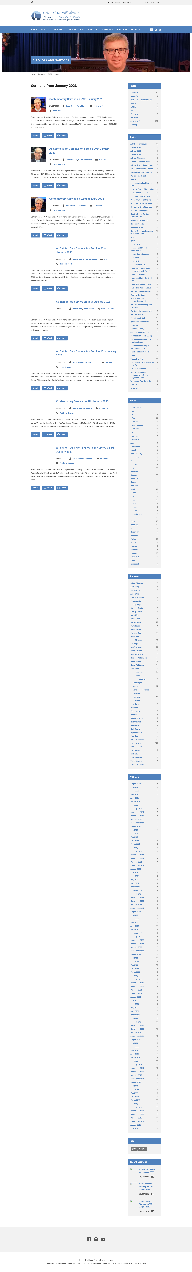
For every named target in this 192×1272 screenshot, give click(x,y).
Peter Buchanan (85, 160)
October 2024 (136, 862)
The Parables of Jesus (140, 352)
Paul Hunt (89, 459)
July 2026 (134, 787)
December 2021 (137, 983)
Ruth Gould (134, 754)
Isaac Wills (134, 668)
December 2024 (137, 855)
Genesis (133, 475)
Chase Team (135, 96)
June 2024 (134, 876)
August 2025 (135, 826)
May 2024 (134, 880)
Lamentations (136, 514)
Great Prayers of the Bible (141, 200)
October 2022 (136, 947)
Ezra (132, 468)
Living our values (137, 274)
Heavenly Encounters (139, 220)
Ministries (92, 30)
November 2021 (137, 986)
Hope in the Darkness (139, 227)
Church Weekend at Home (141, 100)
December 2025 (137, 812)
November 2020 (137, 1029)
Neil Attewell (135, 722)
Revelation (134, 550)
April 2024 (134, 883)
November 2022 (137, 944)
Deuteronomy (136, 454)
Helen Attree (135, 661)
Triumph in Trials (137, 359)
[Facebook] (151, 29)
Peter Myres (135, 743)
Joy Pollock (135, 693)
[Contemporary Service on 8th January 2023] (42, 413)
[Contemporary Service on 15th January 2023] (42, 313)
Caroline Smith (136, 608)
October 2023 (136, 905)
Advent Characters (138, 158)
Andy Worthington (137, 597)
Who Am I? (134, 385)
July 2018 (134, 1128)
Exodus (133, 461)
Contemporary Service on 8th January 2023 (82, 401)
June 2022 (134, 961)
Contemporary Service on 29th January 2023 (76, 99)
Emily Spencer (136, 644)
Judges (133, 511)
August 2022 (135, 954)
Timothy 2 (134, 557)
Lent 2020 (134, 258)
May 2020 (134, 1050)
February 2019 (136, 1104)
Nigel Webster (136, 732)
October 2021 (136, 990)
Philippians (134, 539)
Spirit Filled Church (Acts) (141, 336)
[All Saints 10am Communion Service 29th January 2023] (38, 160)
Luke (55, 164)
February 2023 (136, 933)
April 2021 (134, 1011)
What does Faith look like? (141, 381)
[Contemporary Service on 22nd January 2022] (38, 210)
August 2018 (135, 1125)
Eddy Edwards (136, 640)
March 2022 (135, 972)
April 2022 (134, 969)
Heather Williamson (138, 658)
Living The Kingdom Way (140, 284)
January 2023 (136, 937)
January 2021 (136, 1022)
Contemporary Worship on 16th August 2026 (146, 1204)
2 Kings (133, 432)
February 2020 (136, 1061)
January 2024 (136, 894)
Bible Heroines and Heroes (141, 169)
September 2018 (137, 1121)
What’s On (135, 30)
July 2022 (134, 958)
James (133, 493)
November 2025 (137, 816)
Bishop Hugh (135, 605)
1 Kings (133, 415)
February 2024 (136, 890)
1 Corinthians (136, 407)
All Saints (103, 160)
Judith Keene (80, 206)
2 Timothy (134, 439)
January (57, 74)
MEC (132, 110)
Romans (61, 111)
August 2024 (135, 869)
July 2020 (134, 1043)
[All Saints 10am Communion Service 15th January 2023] (42, 363)
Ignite (132, 241)
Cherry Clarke (136, 612)
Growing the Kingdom (139, 211)
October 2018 (136, 1118)
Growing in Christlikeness (141, 207)
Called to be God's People (141, 172)
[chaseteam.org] (156, 29)
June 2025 (134, 833)
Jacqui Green (136, 672)
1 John (133, 411)
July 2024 (134, 873)
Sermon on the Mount (139, 332)
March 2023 (135, 929)
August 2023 (135, 912)
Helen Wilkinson (137, 665)
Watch (49, 136)
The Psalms (135, 355)
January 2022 (136, 979)
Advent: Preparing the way (141, 165)
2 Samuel (134, 436)
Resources (122, 30)
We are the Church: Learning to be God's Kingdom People (139, 375)
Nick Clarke (135, 729)
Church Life (58, 30)
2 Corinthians (136, 429)
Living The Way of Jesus (140, 288)
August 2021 (135, 997)
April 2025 (134, 841)
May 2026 (134, 794)
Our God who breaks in (139, 314)
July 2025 (134, 830)
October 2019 (136, 1075)
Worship (133, 125)
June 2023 (134, 919)
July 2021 (134, 1001)
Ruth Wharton (136, 757)
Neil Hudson (135, 725)
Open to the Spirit (137, 295)
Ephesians (134, 457)
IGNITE (133, 107)
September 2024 (137, 865)
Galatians (134, 471)
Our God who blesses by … (141, 311)
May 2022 (134, 965)
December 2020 (137, 1025)
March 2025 (135, 844)
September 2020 (137, 1036)
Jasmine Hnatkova (138, 679)
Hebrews (63, 264)
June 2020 (134, 1047)
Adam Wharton (136, 583)
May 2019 (134, 1093)
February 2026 (136, 805)
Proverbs (134, 543)
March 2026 (135, 801)
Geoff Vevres (136, 651)
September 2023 (137, 908)
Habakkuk (134, 479)
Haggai (133, 482)
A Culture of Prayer (138, 144)
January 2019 (136, 1107)
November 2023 (137, 901)
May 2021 (134, 1008)
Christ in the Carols (138, 176)
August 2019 (135, 1082)
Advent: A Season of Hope (141, 162)
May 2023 (134, 922)
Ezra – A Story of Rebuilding (142, 189)
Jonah (133, 503)
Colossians (135, 447)
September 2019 (137, 1079)
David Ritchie (135, 629)
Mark (70, 264)
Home (34, 30)
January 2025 (136, 851)
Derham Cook (136, 633)
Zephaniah (134, 564)
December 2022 (137, 940)
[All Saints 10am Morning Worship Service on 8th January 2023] (42, 459)
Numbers (134, 535)
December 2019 (137, 1068)
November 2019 (137, 1072)
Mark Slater (81, 106)
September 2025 (137, 823)
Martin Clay (135, 711)
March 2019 (135, 1100)
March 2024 (135, 887)
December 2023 (137, 897)
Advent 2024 (135, 151)
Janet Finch (135, 676)
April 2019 (134, 1096)
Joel (132, 496)
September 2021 (137, 993)
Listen (63, 136)
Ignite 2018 (135, 244)
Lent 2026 (134, 261)
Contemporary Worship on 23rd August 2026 (146, 1186)
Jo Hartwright (136, 683)
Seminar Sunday (137, 329)
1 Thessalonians (137, 425)
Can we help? (107, 30)
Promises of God (137, 318)
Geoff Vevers (71, 160)
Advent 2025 (135, 155)
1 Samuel (134, 422)
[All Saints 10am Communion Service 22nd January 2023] (42, 260)
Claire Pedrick (136, 619)
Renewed (134, 325)
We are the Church (138, 369)
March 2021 (135, 1015)
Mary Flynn (134, 715)
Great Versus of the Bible (141, 203)
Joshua (133, 507)
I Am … (133, 237)
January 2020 (136, 1064)
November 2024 (137, 858)
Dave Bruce (71, 106)
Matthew (61, 164)
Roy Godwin (135, 750)
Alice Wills (134, 594)
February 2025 (136, 848)
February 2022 (136, 976)
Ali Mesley (134, 587)
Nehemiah (134, 532)
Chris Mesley (135, 615)
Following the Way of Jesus (141, 196)
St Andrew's (98, 106)
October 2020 (136, 1033)
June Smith (135, 700)
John (55, 111)
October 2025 (136, 819)
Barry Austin (135, 601)
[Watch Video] (152, 1176)
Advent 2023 (135, 147)
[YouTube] (160, 29)
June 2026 (134, 791)
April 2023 (134, 926)
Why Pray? (134, 388)
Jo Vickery (70, 206)
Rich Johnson (136, 747)
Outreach (134, 118)
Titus (132, 560)
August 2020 (135, 1040)
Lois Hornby (135, 704)
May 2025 (134, 837)
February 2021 (136, 1018)
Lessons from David (138, 265)
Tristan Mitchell (137, 764)
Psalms (133, 546)
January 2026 (136, 809)
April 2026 (134, 798)
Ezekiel (133, 464)
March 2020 (135, 1057)
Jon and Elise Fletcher (139, 690)
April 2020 (134, 1054)
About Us (44, 30)
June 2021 (134, 1004)
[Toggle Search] (32, 2)
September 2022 (137, 951)
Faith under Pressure (139, 193)
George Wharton (137, 654)
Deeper (133, 103)
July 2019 (134, 1086)
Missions (134, 114)
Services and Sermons (51, 60)
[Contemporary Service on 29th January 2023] (38, 110)
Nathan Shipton (136, 718)
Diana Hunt (134, 637)
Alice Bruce (135, 590)
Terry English (136, 761)
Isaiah (132, 489)
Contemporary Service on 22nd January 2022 (76, 198)
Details (36, 136)
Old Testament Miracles (140, 291)
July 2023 (134, 915)
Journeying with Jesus (139, 254)
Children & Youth (76, 30)
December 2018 (137, 1111)
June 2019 (134, 1089)
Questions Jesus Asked (140, 322)
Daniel (133, 450)
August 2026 (135, 784)
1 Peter (133, 418)
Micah (132, 528)
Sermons (41, 74)
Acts (132, 443)
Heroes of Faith (137, 224)
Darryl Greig (135, 622)
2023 (50, 74)
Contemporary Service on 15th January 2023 (83, 301)
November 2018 (137, 1114)
